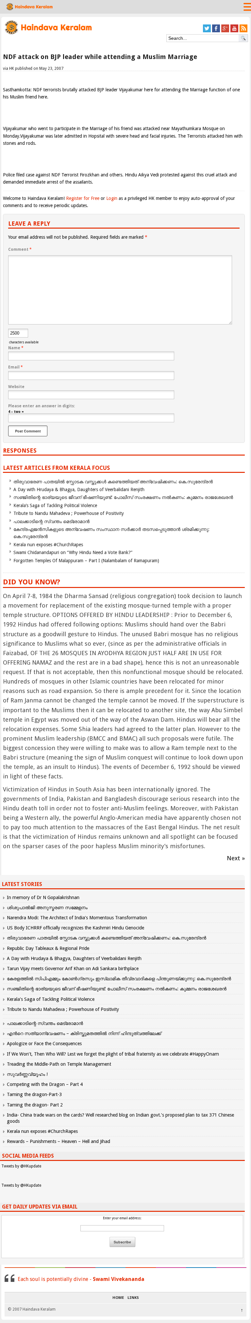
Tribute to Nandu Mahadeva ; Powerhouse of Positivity (68, 513)
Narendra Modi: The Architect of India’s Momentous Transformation (77, 917)
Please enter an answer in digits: (41, 406)
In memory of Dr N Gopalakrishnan (43, 897)
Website (16, 386)
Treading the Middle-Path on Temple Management (59, 1064)
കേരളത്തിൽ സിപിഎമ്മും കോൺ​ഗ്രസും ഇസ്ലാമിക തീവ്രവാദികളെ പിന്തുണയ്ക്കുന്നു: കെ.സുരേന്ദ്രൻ (119, 978)
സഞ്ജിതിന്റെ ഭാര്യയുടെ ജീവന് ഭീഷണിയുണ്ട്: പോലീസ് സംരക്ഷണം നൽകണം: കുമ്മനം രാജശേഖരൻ (123, 497)
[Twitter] (207, 31)
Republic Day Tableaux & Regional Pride (48, 948)
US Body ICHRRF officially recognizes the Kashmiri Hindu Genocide (75, 927)
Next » (236, 858)
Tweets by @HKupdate (21, 1166)
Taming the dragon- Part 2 (35, 1104)
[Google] (225, 31)
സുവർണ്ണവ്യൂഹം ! (27, 1074)
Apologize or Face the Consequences (44, 1043)
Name (16, 348)
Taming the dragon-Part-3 (34, 1094)
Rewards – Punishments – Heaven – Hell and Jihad (58, 1141)
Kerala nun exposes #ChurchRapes (48, 544)
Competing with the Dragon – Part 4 (45, 1084)
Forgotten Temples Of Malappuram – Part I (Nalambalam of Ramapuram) (86, 560)
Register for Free (82, 198)
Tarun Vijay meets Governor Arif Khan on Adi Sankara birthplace (73, 968)
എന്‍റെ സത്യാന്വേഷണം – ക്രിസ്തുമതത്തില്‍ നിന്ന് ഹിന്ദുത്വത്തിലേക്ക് (84, 1033)
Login (111, 198)
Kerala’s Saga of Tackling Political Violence (55, 505)
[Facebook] (216, 31)
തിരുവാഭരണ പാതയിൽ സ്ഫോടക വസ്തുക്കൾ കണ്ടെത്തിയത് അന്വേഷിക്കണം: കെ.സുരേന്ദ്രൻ (113, 481)
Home (118, 1298)
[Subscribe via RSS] (243, 31)
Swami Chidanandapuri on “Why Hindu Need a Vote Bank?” (72, 552)
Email (15, 367)
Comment (20, 249)
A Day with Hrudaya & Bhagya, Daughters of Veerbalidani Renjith (78, 489)
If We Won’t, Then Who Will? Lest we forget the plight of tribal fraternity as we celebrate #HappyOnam (113, 1054)
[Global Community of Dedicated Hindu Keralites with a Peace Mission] (48, 34)
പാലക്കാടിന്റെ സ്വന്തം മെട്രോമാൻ (51, 521)
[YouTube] (234, 31)
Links (133, 1298)
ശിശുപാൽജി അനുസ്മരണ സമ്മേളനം (47, 907)
